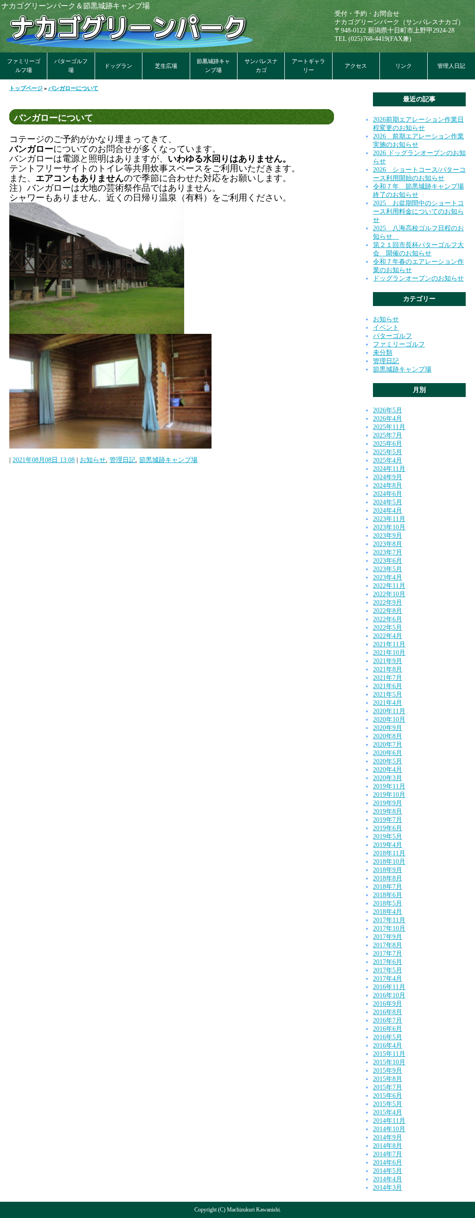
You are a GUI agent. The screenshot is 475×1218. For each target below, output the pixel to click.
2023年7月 (387, 552)
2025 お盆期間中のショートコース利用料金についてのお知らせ (418, 211)
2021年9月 (387, 661)
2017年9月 (387, 936)
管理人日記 (451, 66)
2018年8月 (387, 878)
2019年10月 (389, 794)
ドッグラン (118, 66)
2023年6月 (387, 560)
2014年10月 (389, 1129)
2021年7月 (387, 677)
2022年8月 (387, 610)
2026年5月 (387, 410)
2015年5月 (387, 1104)
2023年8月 (387, 544)
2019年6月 (387, 828)
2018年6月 (387, 895)
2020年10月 (389, 719)
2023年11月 (389, 518)
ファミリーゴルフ (399, 344)
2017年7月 (387, 953)
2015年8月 (387, 1078)
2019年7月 (387, 819)
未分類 (382, 352)
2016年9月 (387, 1003)
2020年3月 (387, 778)
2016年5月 (387, 1037)
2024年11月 (389, 468)
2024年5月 (387, 502)
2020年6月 (387, 752)
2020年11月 (389, 711)
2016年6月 (387, 1028)
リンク (403, 66)
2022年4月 (387, 635)
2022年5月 (387, 627)
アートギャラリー (308, 65)
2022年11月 (389, 585)
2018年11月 (389, 853)
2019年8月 (387, 811)
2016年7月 (387, 1020)
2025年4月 (387, 460)
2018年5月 (387, 903)
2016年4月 (387, 1045)
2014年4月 (387, 1179)
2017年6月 (387, 961)
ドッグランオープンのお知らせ (418, 278)
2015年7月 (387, 1087)
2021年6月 (387, 686)
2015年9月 (387, 1070)
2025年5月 (387, 452)
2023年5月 (387, 569)
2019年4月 (387, 844)
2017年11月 (389, 920)
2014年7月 (387, 1154)
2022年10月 (389, 594)
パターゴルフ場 (71, 65)
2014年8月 (387, 1145)
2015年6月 (387, 1095)
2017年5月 (387, 970)
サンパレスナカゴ (261, 65)
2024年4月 (387, 510)
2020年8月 (387, 736)
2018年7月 (387, 886)
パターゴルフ (392, 335)
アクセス (356, 66)
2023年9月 (387, 535)
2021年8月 (387, 669)
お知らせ (93, 459)
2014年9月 (387, 1137)
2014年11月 (389, 1120)
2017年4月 (387, 978)
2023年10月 (389, 527)
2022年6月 (387, 619)
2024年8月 (387, 485)
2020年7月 (387, 744)
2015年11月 (389, 1053)
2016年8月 (387, 1012)
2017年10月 (389, 928)
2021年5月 (387, 694)
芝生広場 (166, 66)
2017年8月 (387, 945)
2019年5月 (387, 836)
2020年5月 (387, 761)
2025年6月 (387, 443)
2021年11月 (389, 644)
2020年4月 (387, 769)
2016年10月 (389, 995)
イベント (386, 327)
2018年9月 (387, 869)
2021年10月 (389, 652)
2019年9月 (387, 803)
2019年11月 (389, 786)
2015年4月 (387, 1112)
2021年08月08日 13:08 (44, 459)
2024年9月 (387, 477)
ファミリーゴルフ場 (23, 65)
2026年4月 (387, 418)
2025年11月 (389, 426)
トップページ (26, 88)
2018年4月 (387, 911)
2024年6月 (387, 493)
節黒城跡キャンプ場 (213, 65)
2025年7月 (387, 435)
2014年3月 (387, 1187)
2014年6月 (387, 1162)
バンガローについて (73, 88)
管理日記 (122, 459)
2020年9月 (387, 727)
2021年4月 (387, 702)
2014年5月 (387, 1170)
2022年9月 (387, 602)
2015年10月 (389, 1062)
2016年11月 (389, 987)
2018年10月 (389, 861)
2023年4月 (387, 577)
